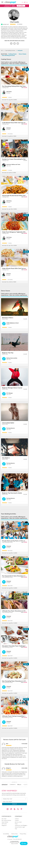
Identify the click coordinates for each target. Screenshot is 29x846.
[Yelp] (14, 809)
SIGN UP (14, 804)
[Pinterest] (17, 43)
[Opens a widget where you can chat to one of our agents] (24, 843)
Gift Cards (4, 823)
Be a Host (4, 818)
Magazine (4, 825)
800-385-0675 (19, 839)
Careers (17, 820)
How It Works (5, 822)
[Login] (27, 2)
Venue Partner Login (20, 827)
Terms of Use (14, 833)
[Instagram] (7, 809)
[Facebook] (11, 809)
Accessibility (6, 833)
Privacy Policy (23, 833)
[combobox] (14, 798)
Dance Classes (22, 54)
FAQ (16, 828)
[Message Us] (25, 2)
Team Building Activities (8, 55)
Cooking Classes (12, 54)
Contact (17, 818)
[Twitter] (14, 43)
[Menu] (2, 2)
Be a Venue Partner (6, 820)
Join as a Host (18, 822)
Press (16, 823)
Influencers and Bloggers (21, 825)
